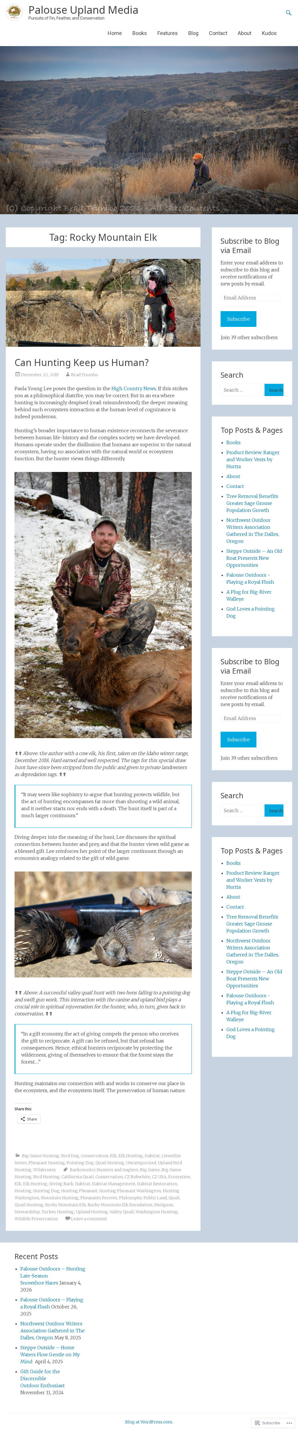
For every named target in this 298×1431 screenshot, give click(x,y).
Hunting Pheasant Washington (130, 1190)
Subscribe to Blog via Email (250, 245)
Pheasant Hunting (47, 1162)
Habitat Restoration (157, 1183)
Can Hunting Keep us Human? (82, 362)
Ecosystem (179, 1176)
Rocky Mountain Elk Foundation (120, 1204)
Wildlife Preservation (36, 1218)
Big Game (150, 1169)
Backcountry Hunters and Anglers (104, 1169)
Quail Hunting (109, 1162)
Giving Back (61, 1183)
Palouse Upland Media (84, 10)
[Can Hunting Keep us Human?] (103, 303)
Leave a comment (89, 1218)
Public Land (155, 1197)
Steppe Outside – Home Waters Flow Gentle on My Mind (50, 1354)
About (244, 33)
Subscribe (238, 319)
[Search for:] (243, 390)
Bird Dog (70, 1155)
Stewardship (27, 1211)
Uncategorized (141, 1162)
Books (139, 33)
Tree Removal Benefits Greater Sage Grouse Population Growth (252, 503)
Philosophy (130, 1197)
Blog (193, 33)
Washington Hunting (157, 1211)
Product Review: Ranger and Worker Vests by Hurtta (253, 459)
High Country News (133, 388)
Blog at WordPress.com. (149, 1422)
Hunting (23, 1190)
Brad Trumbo (84, 374)
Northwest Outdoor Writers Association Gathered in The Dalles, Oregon (52, 1331)
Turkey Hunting (58, 1211)
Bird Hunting (46, 1176)
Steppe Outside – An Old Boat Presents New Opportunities (254, 558)
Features (167, 33)
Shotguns (163, 1204)
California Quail (77, 1176)
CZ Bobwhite (137, 1176)
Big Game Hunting (40, 1155)
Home (115, 33)
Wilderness (44, 1169)
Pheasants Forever (98, 1197)
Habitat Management (113, 1183)
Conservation (94, 1155)
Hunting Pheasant (79, 1190)
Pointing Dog (80, 1162)
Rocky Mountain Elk (65, 1204)
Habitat (152, 1155)
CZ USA (159, 1176)
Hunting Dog (46, 1190)
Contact (218, 33)
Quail (174, 1197)
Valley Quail (122, 1211)
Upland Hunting (92, 1211)
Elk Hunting (130, 1155)
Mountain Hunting (60, 1197)
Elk (113, 1155)
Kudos (269, 33)
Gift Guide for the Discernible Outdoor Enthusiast (42, 1378)
